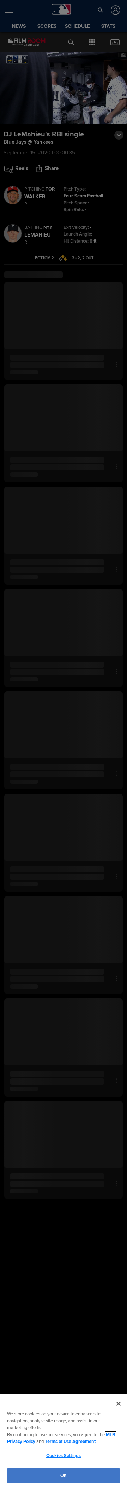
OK (63, 1475)
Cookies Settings (63, 1456)
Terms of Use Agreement (70, 1441)
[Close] (118, 1403)
